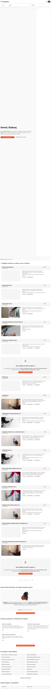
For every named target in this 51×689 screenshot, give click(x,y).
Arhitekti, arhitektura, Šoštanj (32, 671)
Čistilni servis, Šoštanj (6, 657)
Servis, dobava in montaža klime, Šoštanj (9, 654)
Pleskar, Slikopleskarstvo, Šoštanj (33, 659)
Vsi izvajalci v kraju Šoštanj (25, 677)
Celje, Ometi (4, 686)
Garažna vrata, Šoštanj (31, 666)
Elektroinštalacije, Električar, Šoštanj (33, 657)
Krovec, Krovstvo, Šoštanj (6, 666)
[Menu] (49, 1)
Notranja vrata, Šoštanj (6, 669)
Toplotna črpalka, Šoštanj (31, 654)
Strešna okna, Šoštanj (6, 671)
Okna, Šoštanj (29, 669)
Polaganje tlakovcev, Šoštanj (32, 674)
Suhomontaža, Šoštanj (31, 664)
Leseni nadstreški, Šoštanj (6, 674)
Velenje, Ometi (29, 686)
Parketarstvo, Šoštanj (6, 664)
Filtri (3, 5)
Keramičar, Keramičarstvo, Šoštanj (8, 659)
